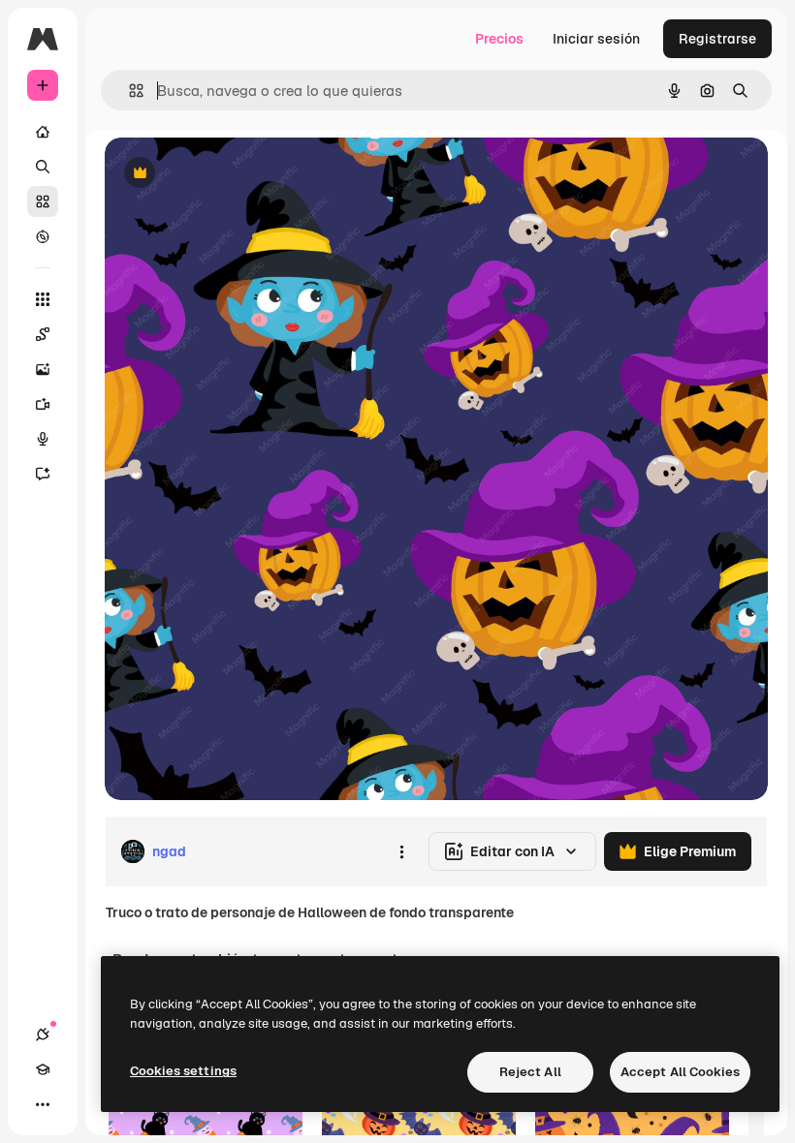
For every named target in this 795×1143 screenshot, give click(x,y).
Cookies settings (183, 1071)
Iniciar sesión (596, 38)
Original (229, 174)
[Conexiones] (42, 1034)
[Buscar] (42, 166)
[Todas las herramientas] (42, 299)
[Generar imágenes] (42, 369)
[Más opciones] (401, 851)
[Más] (42, 1104)
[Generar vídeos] (42, 403)
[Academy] (42, 1069)
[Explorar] (42, 236)
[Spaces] (42, 334)
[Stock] (42, 201)
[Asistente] (42, 473)
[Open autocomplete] (128, 90)
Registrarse (717, 38)
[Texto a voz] (42, 438)
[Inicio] (42, 131)
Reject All (530, 1072)
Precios (499, 38)
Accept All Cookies (680, 1072)
